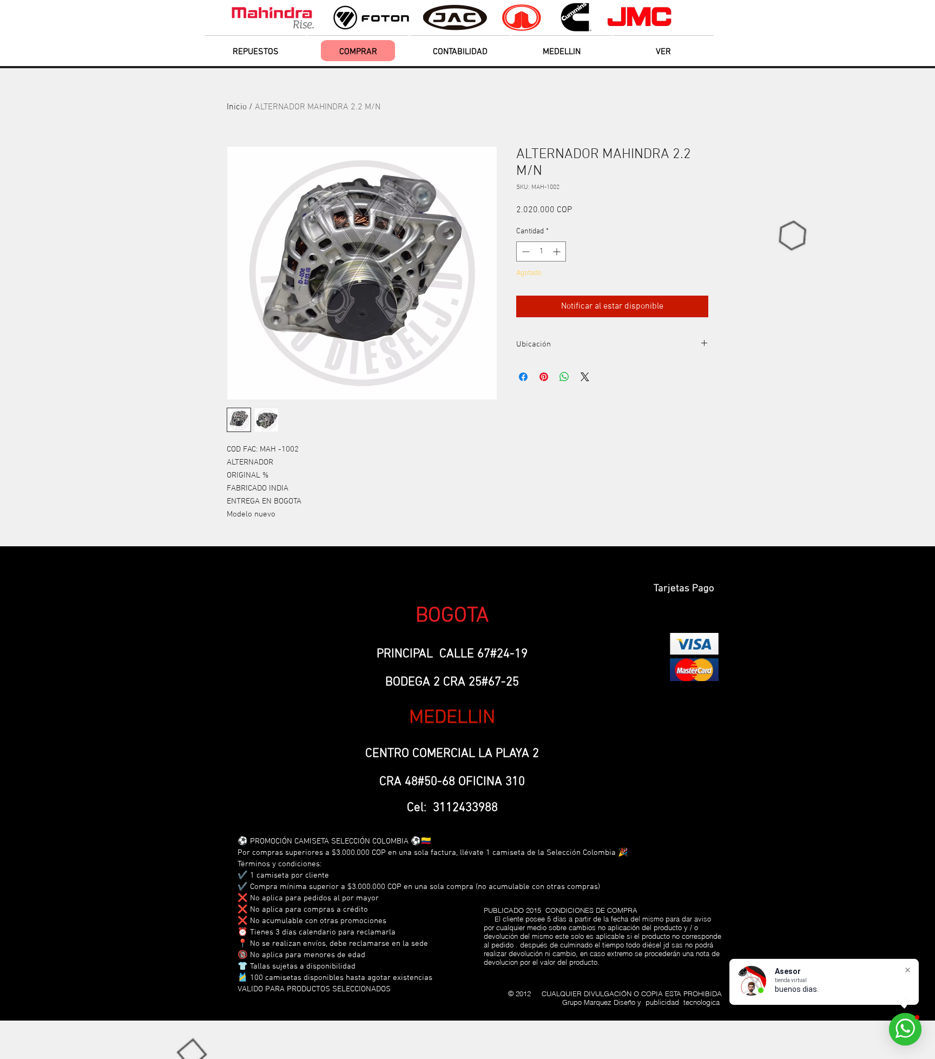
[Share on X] (584, 376)
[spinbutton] (541, 251)
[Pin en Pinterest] (543, 376)
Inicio (237, 107)
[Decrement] (524, 251)
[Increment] (557, 251)
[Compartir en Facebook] (523, 376)
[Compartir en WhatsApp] (564, 376)
